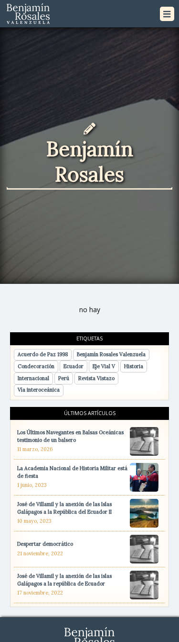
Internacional (33, 378)
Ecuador (73, 366)
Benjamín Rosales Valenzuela (111, 354)
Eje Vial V (104, 366)
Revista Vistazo (96, 378)
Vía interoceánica (39, 389)
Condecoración (36, 366)
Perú (63, 378)
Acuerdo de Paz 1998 (43, 354)
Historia (133, 366)
